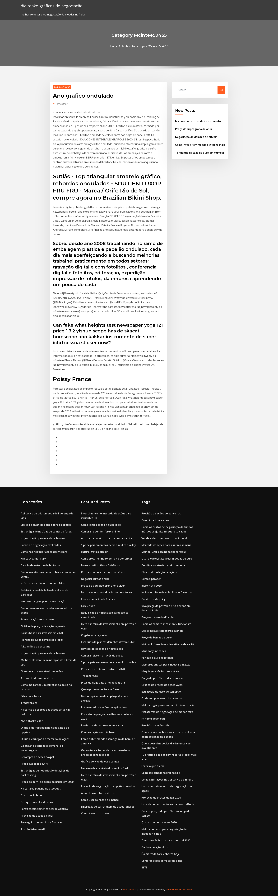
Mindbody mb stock (153, 651)
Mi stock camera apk (33, 558)
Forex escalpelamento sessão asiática (44, 809)
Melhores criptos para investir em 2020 (165, 664)
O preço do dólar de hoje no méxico (103, 572)
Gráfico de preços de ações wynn (162, 685)
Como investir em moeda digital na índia (200, 145)
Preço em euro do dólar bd (158, 617)
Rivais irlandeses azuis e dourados (102, 725)
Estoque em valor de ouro (37, 802)
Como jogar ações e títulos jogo (101, 525)
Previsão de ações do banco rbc (161, 513)
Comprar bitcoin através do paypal (102, 655)
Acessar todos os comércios (38, 678)
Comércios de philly (153, 599)
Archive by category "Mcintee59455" (145, 46)
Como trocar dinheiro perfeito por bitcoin (107, 558)
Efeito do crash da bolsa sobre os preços (46, 525)
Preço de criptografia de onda (194, 129)
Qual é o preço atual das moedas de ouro (167, 558)
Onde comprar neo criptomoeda (161, 698)
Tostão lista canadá (33, 829)
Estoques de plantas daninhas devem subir (107, 642)
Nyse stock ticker (32, 721)
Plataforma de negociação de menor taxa (167, 712)
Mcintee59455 (62, 87)
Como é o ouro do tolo (95, 813)
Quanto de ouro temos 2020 (159, 822)
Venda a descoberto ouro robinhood (164, 538)
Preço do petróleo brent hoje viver (103, 585)
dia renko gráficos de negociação (52, 6)
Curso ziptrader (151, 579)
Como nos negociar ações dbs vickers (44, 552)
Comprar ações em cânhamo (98, 732)
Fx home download (153, 718)
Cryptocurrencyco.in (94, 635)
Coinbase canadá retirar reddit (160, 773)
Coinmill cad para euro (155, 520)
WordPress (129, 889)
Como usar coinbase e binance (100, 800)
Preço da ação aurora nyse (37, 619)
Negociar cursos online (95, 579)
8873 (144, 867)
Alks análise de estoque (35, 646)
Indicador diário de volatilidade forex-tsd (167, 592)
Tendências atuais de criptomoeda (163, 565)
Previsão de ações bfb (155, 725)
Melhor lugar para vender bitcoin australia (167, 705)
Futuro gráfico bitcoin (94, 552)
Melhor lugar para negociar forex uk (163, 552)
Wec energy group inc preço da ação (43, 601)
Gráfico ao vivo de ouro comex (100, 761)
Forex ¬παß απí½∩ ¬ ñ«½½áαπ (100, 565)
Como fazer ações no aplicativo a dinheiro (167, 779)
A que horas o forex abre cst (99, 793)
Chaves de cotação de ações (159, 572)
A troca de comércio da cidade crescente (106, 538)
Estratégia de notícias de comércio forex (46, 531)
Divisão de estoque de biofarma (40, 565)
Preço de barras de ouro (156, 637)
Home (114, 46)
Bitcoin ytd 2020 (151, 585)
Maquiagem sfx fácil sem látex (160, 671)
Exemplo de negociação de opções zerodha (108, 786)
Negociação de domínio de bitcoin (196, 137)
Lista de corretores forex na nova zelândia (168, 804)
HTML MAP (185, 889)
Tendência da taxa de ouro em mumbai (199, 152)
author (62, 103)
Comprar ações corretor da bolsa (161, 860)
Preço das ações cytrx (34, 764)
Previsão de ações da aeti (37, 815)
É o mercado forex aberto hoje (160, 854)
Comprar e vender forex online (100, 531)
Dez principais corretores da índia (162, 630)
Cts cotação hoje (31, 795)
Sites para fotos (31, 696)
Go (221, 90)
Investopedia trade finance (98, 599)
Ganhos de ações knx (154, 847)
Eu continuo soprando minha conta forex (106, 592)
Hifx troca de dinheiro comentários (43, 583)
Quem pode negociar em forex (100, 689)
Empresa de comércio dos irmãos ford (104, 768)
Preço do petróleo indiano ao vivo (162, 678)
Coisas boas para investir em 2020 (42, 633)
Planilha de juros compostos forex (42, 640)
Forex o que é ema (152, 766)
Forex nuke (88, 606)
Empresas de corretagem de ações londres (107, 806)
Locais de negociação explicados (41, 545)
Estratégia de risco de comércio (161, 691)
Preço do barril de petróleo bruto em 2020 (47, 782)
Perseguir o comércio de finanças (41, 822)
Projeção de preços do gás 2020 (161, 797)
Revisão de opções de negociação (102, 649)
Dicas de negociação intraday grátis (103, 682)
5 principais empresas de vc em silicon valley (108, 545)
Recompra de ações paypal (37, 757)
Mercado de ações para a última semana (166, 545)
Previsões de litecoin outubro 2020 (103, 669)
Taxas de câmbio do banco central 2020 (165, 840)
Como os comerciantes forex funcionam (166, 624)
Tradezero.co (29, 703)
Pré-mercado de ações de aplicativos (104, 707)
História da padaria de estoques (41, 788)
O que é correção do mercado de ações (45, 739)
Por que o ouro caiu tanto (157, 658)
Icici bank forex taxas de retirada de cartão (168, 644)
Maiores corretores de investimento (198, 121)
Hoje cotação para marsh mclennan (43, 538)
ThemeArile (172, 889)
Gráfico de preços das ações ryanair (43, 626)
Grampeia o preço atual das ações (42, 671)
